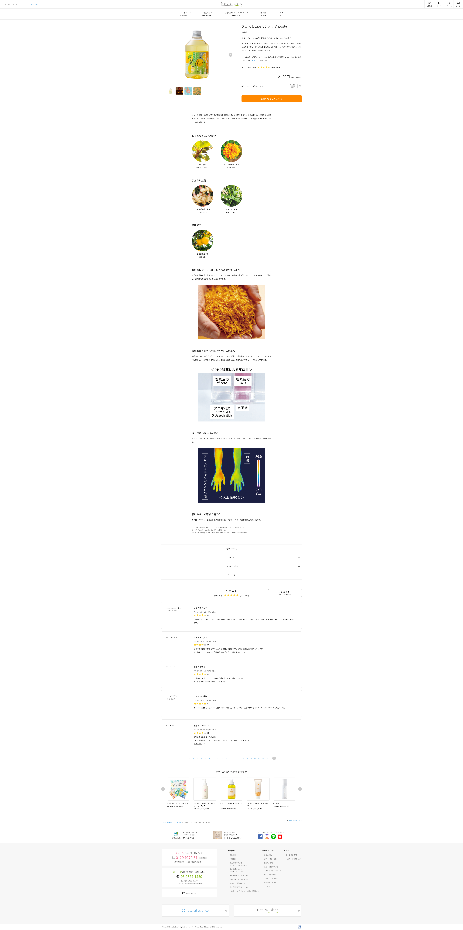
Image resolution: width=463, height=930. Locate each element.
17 (255, 758)
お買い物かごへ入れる (272, 98)
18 (259, 758)
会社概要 (233, 855)
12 (234, 758)
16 (251, 758)
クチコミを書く (284, 593)
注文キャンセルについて (272, 871)
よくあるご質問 (291, 855)
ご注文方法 (268, 855)
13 (238, 758)
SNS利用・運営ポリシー (238, 883)
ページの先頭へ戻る (295, 820)
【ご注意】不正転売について (240, 887)
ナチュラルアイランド (31, 4)
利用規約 (233, 859)
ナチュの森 (188, 837)
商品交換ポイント (270, 882)
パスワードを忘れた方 (293, 859)
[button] (230, 55)
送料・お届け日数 (270, 859)
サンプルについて (270, 875)
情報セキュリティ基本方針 (239, 879)
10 (226, 758)
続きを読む (198, 743)
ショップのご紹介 (233, 837)
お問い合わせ (191, 893)
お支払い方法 (268, 863)
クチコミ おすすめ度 (249, 67)
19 (263, 758)
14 (243, 758)
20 (267, 758)
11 (230, 758)
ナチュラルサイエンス (10, 4)
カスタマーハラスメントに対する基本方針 (244, 891)
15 (247, 758)
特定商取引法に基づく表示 (239, 875)
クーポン (267, 886)
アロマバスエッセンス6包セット (177, 803)
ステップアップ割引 (271, 878)
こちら (252, 61)
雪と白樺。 (276, 803)
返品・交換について (271, 867)
